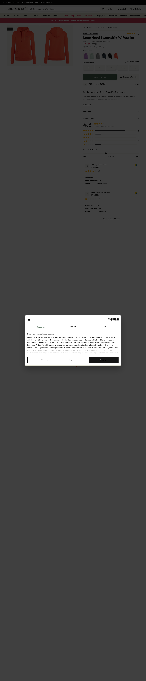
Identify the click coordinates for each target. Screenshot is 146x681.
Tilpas (71, 360)
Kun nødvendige (42, 360)
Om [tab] (105, 327)
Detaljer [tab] (73, 327)
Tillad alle (103, 360)
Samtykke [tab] (41, 327)
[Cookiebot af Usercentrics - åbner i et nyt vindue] (109, 319)
